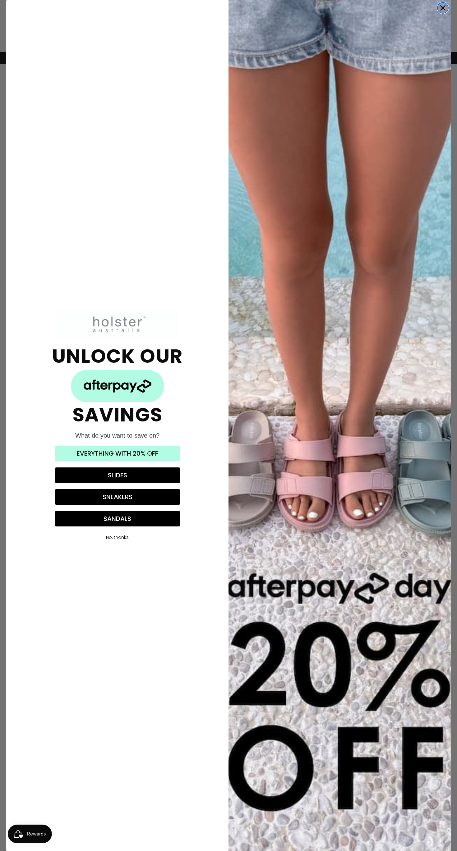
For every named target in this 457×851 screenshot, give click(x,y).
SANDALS (117, 518)
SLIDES (117, 475)
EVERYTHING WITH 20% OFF (117, 453)
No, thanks (117, 537)
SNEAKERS (117, 497)
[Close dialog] (442, 7)
